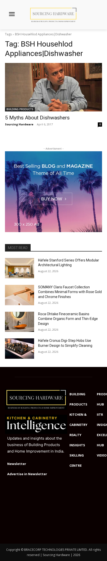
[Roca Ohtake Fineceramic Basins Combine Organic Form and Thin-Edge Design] (19, 322)
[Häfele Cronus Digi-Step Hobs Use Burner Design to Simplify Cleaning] (19, 348)
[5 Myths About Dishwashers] (53, 87)
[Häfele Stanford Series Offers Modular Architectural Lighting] (19, 268)
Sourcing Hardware (19, 124)
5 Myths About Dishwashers (37, 118)
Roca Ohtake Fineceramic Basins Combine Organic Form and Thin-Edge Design (68, 319)
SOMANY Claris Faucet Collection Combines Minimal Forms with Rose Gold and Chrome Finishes (70, 292)
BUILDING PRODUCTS (19, 109)
